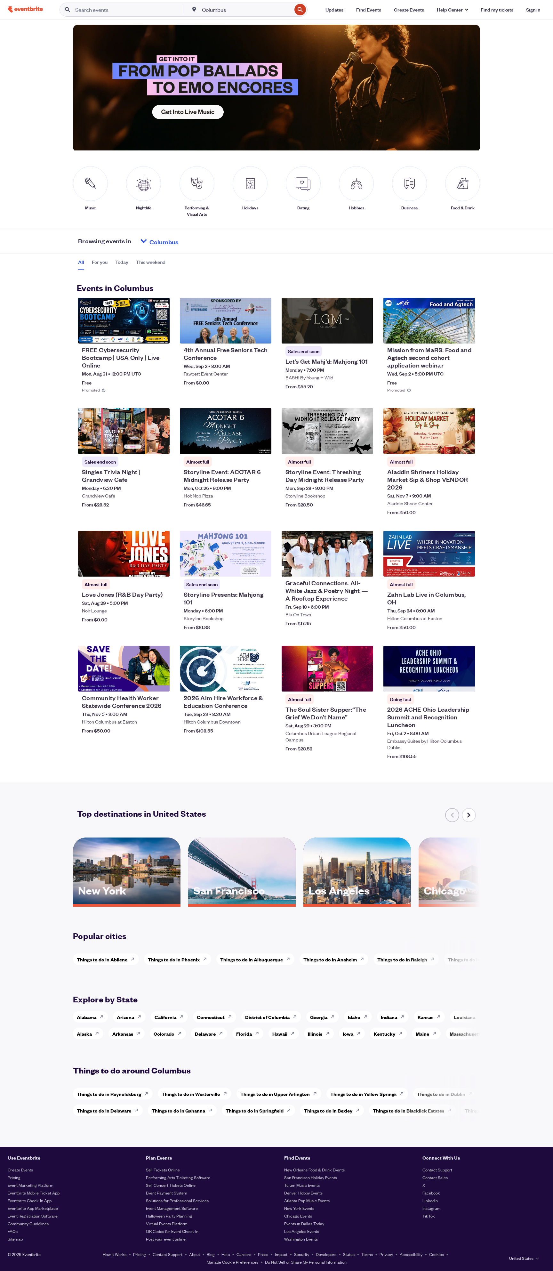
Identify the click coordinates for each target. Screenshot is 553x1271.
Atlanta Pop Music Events (307, 1200)
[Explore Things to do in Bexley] (359, 1110)
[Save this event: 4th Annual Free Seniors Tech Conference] (247, 334)
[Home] (25, 9)
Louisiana (464, 1017)
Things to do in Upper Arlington (275, 1093)
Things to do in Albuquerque (251, 959)
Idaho (354, 1017)
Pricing (14, 1177)
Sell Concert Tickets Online (171, 1185)
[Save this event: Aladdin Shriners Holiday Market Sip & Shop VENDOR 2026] (450, 445)
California (165, 1017)
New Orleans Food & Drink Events (314, 1170)
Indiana (389, 1017)
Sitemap (15, 1239)
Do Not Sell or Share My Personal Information (306, 1262)
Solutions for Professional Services (177, 1200)
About (194, 1254)
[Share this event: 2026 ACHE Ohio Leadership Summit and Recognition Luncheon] (466, 682)
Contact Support (437, 1170)
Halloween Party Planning (169, 1216)
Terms (367, 1254)
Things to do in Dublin (441, 1093)
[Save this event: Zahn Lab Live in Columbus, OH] (450, 567)
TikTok (428, 1216)
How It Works (114, 1254)
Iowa (348, 1033)
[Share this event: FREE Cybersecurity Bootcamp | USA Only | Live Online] (160, 334)
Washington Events (301, 1239)
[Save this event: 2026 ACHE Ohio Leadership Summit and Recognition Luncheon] (450, 682)
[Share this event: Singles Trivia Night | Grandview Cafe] (160, 445)
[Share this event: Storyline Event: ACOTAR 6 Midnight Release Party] (262, 445)
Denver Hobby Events (303, 1193)
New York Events (299, 1208)
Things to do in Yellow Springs (363, 1093)
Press (263, 1254)
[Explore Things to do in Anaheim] (363, 959)
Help (225, 1254)
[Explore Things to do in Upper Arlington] (316, 1093)
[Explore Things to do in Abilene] (134, 959)
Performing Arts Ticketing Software (178, 1177)
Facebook (431, 1193)
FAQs (13, 1231)
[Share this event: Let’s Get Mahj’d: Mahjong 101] (364, 334)
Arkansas (122, 1033)
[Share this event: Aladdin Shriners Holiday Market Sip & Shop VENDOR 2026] (466, 445)
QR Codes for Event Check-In (172, 1231)
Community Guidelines (28, 1223)
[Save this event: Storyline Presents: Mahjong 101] (247, 567)
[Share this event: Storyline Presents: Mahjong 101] (262, 567)
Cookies (436, 1254)
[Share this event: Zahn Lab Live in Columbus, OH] (466, 567)
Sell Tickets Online (163, 1170)
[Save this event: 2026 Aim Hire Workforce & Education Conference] (247, 682)
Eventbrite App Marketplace (33, 1208)
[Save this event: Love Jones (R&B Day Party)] (145, 567)
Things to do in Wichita (473, 959)
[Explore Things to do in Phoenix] (206, 959)
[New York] (126, 901)
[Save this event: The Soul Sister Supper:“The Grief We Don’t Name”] (348, 682)
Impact (281, 1254)
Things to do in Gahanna (178, 1110)
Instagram (431, 1208)
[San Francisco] (242, 901)
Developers (326, 1254)
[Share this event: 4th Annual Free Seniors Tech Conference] (262, 334)
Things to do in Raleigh (402, 959)
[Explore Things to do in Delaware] (138, 1110)
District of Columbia (267, 1017)
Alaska (84, 1033)
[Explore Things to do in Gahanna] (212, 1110)
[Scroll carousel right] (469, 815)
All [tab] (81, 262)
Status (349, 1254)
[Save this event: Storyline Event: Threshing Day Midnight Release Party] (348, 445)
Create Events (20, 1170)
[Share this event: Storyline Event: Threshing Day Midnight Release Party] (364, 445)
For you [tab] (100, 262)
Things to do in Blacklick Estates (408, 1110)
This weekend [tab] (150, 262)
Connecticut (211, 1017)
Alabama (86, 1017)
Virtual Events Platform (167, 1223)
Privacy (386, 1254)
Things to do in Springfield (255, 1110)
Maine (422, 1033)
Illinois (315, 1033)
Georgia (318, 1017)
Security (301, 1254)
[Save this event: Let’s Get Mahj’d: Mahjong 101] (348, 334)
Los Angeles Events (301, 1231)
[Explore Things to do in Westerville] (226, 1093)
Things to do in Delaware (104, 1110)
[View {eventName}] (124, 321)
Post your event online (166, 1239)
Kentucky (384, 1033)
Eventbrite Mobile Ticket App (34, 1193)
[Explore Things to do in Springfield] (290, 1110)
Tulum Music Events (302, 1185)
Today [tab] (121, 262)
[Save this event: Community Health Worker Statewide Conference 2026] (145, 682)
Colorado (164, 1033)
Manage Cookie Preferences (232, 1262)
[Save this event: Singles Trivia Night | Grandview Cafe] (145, 445)
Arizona (125, 1017)
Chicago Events (298, 1216)
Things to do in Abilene (102, 959)
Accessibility (411, 1254)
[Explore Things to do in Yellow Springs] (403, 1093)
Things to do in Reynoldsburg (109, 1093)
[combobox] (246, 9)
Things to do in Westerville (191, 1093)
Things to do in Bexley (328, 1110)
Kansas (425, 1017)
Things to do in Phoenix (174, 959)
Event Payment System (166, 1193)
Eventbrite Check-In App (30, 1200)
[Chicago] (472, 901)
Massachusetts (466, 1033)
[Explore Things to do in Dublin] (472, 1093)
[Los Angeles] (357, 901)
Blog (211, 1254)
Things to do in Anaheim (330, 959)
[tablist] (121, 264)
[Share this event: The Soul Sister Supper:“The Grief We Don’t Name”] (364, 682)
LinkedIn (430, 1200)
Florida (244, 1033)
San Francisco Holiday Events (310, 1177)
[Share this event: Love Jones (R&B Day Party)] (160, 567)
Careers (243, 1254)
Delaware (205, 1033)
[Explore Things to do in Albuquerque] (289, 959)
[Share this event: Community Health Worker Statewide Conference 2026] (160, 682)
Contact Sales (435, 1177)
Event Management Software (172, 1208)
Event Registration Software (33, 1216)
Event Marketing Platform (30, 1185)
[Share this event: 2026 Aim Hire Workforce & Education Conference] (262, 682)
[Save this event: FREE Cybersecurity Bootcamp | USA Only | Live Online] (145, 334)
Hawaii (279, 1033)
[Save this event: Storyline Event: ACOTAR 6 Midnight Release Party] (247, 445)
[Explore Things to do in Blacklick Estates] (451, 1110)
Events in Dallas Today (304, 1223)
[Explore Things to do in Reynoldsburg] (148, 1093)
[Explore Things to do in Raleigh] (434, 959)
